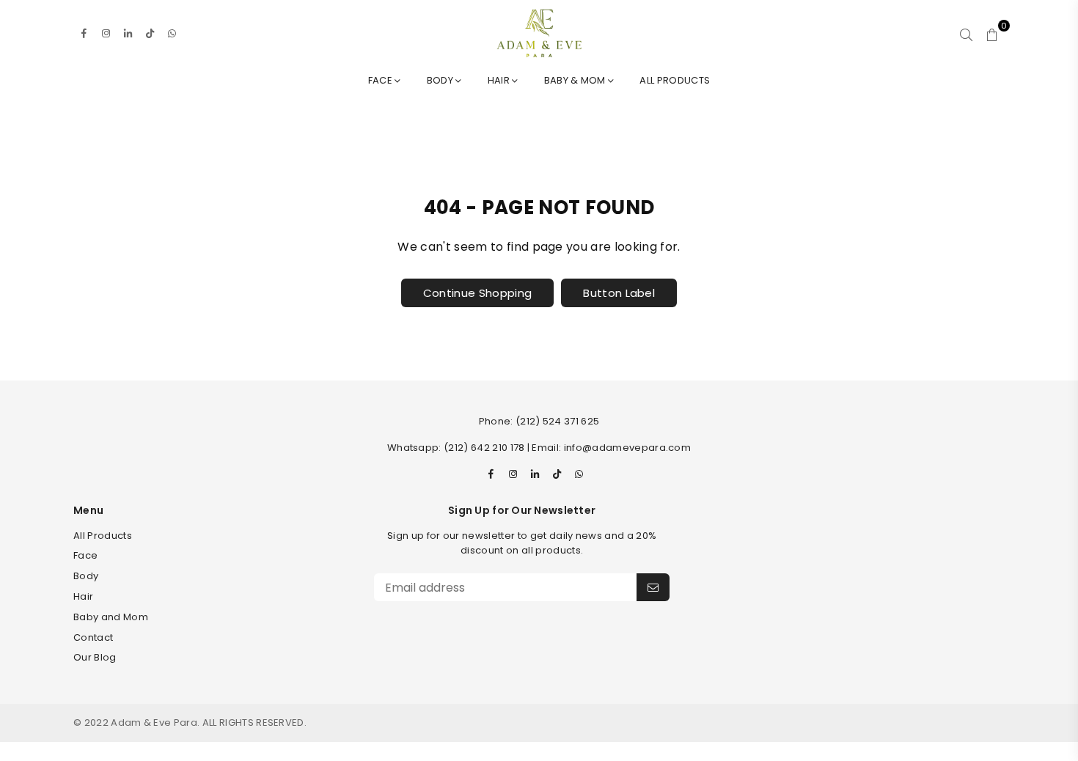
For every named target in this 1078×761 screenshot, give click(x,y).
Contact (93, 637)
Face (85, 555)
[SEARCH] (966, 33)
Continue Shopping (477, 293)
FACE (381, 80)
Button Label (619, 293)
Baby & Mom (576, 80)
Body (441, 80)
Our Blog (95, 657)
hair (500, 80)
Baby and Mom (110, 617)
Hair (83, 596)
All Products (674, 80)
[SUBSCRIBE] (653, 587)
